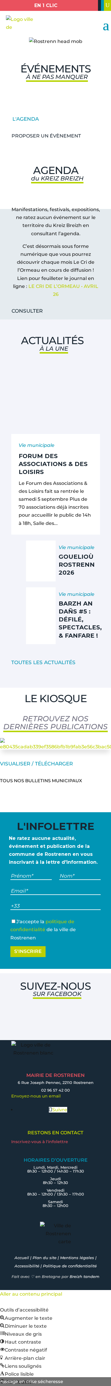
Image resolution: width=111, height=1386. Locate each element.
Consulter (27, 311)
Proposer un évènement (46, 136)
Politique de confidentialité (70, 1266)
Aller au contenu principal (31, 1294)
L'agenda (25, 119)
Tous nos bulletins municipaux (41, 780)
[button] (26, 1318)
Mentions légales (77, 1257)
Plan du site (45, 1257)
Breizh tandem (84, 1276)
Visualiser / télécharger (36, 764)
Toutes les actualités (43, 662)
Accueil (22, 1257)
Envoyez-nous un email (36, 1096)
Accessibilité (27, 1266)
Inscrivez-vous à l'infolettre (39, 1141)
